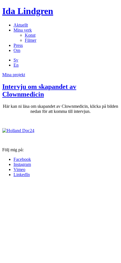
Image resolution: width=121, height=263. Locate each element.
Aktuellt (21, 25)
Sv (16, 60)
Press (18, 45)
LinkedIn (22, 174)
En (16, 65)
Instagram (22, 164)
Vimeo (19, 169)
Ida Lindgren (27, 11)
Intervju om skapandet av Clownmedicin (39, 90)
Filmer (30, 40)
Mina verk (23, 30)
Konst (30, 35)
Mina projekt (13, 74)
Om (17, 50)
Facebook (22, 159)
